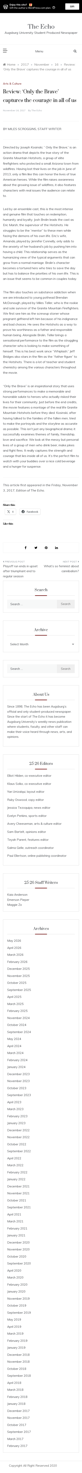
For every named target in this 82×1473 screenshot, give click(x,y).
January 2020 (16, 1291)
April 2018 (14, 1383)
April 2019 (14, 1327)
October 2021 (16, 1200)
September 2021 (19, 1207)
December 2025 (18, 969)
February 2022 (17, 1172)
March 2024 (15, 1053)
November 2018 (18, 1362)
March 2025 (15, 1004)
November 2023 (18, 1081)
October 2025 (16, 983)
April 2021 (14, 1214)
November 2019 (18, 1298)
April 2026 (14, 948)
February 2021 (17, 1228)
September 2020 (19, 1263)
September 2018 (19, 1376)
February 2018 (17, 1397)
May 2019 (14, 1319)
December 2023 (18, 1074)
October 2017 (16, 1425)
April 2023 (14, 1102)
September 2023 (19, 1095)
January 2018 (16, 1404)
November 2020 (18, 1249)
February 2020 (17, 1284)
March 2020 (15, 1277)
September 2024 (19, 1032)
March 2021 (15, 1221)
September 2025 (19, 990)
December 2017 (18, 1411)
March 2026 (15, 955)
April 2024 (14, 1046)
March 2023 (15, 1109)
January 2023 (16, 1123)
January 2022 (16, 1179)
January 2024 (16, 1067)
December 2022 (18, 1130)
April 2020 (14, 1270)
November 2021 (18, 1193)
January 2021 (16, 1235)
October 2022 (16, 1144)
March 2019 (15, 1333)
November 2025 (18, 976)
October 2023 (16, 1088)
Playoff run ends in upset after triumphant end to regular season (20, 571)
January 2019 (16, 1347)
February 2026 (17, 962)
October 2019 (16, 1305)
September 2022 (19, 1151)
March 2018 (15, 1390)
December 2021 (18, 1186)
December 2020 (18, 1242)
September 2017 (19, 1432)
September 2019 (19, 1312)
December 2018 (18, 1355)
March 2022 (15, 1165)
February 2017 (17, 1446)
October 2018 (16, 1369)
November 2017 (18, 1418)
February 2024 (17, 1060)
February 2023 (17, 1116)
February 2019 (17, 1341)
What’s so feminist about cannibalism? (61, 568)
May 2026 (14, 941)
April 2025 (14, 997)
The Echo (41, 27)
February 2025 (17, 1011)
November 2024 (18, 1018)
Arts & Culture (12, 83)
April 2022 (14, 1158)
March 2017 (15, 1439)
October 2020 (16, 1256)
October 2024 (16, 1025)
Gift (72, 6)
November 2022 (18, 1137)
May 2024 (14, 1039)
